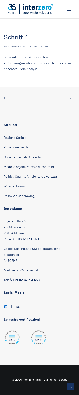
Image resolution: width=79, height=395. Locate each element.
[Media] (12, 339)
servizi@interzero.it (25, 270)
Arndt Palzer (41, 47)
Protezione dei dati (17, 147)
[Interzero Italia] (30, 9)
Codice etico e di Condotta (22, 157)
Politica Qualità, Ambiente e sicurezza (30, 176)
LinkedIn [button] (17, 306)
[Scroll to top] (70, 386)
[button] (69, 9)
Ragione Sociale (15, 137)
